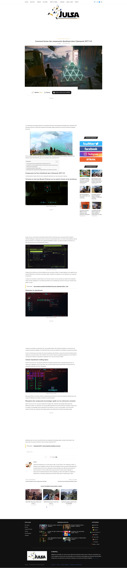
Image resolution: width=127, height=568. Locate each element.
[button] (27, 498)
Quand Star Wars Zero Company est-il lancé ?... (34, 502)
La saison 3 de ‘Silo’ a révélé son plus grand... (55, 532)
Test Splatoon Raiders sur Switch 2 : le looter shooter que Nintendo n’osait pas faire (84, 180)
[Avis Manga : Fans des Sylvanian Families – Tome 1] (66, 533)
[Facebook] (94, 2)
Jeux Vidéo (45, 2)
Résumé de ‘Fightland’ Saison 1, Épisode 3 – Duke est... (77, 525)
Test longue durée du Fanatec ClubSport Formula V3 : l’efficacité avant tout (97, 196)
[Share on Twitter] (53, 457)
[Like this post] (51, 457)
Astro (60, 43)
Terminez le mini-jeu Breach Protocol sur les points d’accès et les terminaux (42, 165)
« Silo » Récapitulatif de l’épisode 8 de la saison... (55, 538)
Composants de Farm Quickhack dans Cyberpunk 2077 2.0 (38, 163)
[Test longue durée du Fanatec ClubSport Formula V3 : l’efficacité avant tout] (97, 189)
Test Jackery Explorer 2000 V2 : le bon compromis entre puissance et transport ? (85, 212)
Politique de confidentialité (76, 564)
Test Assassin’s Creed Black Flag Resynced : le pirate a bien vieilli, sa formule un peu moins (97, 180)
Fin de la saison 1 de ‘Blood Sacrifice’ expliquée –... (78, 538)
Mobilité (39, 2)
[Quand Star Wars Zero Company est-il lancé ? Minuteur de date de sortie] (33, 494)
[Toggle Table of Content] (56, 162)
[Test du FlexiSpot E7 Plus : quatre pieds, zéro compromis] (85, 189)
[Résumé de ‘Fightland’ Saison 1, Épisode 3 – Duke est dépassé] (66, 526)
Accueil (26, 2)
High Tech (32, 2)
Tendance (62, 2)
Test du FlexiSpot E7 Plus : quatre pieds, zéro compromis (85, 196)
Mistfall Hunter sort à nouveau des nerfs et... (51, 502)
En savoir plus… (95, 558)
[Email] (99, 2)
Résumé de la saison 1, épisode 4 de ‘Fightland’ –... (55, 525)
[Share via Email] (56, 457)
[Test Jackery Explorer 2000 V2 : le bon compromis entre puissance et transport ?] (85, 205)
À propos (53, 564)
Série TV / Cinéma (53, 2)
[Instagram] (97, 2)
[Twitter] (96, 2)
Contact (76, 2)
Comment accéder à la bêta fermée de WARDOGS (68, 502)
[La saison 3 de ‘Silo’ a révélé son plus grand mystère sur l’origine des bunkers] (43, 533)
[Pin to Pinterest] (55, 457)
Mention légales (65, 564)
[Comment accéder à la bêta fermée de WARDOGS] (69, 494)
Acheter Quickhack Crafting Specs (34, 168)
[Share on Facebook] (52, 457)
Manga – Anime (69, 2)
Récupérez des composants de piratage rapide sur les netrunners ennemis (42, 169)
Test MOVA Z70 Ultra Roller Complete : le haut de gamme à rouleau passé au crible (97, 212)
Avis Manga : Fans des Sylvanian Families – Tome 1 (77, 532)
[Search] (101, 2)
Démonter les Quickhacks (32, 166)
